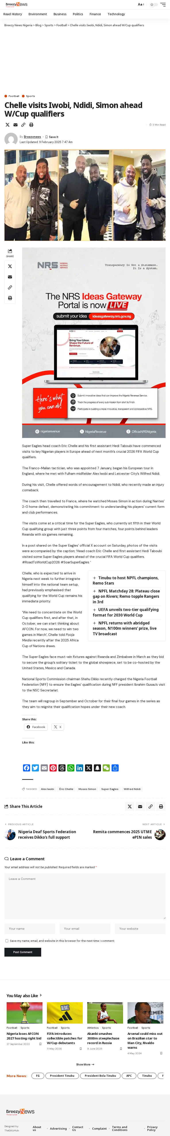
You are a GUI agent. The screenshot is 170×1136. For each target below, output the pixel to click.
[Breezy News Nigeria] (16, 4)
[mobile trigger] (162, 4)
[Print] (31, 124)
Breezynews (32, 137)
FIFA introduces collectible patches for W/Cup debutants (64, 1038)
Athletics (93, 1028)
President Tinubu (62, 1076)
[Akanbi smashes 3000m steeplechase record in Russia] (105, 1013)
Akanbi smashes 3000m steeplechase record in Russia (103, 1038)
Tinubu (147, 1076)
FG (38, 1076)
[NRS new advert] (94, 342)
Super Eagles (109, 789)
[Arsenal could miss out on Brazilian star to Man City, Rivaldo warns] (145, 1013)
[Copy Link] (23, 124)
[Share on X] (7, 124)
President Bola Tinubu (100, 1076)
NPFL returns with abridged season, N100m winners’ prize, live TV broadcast (124, 628)
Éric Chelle (66, 789)
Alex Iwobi (47, 789)
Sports (30, 96)
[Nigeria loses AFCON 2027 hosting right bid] (24, 1013)
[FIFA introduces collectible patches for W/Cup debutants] (65, 1013)
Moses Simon (87, 789)
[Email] (15, 124)
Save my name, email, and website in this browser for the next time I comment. (62, 941)
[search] (132, 4)
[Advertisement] (85, 60)
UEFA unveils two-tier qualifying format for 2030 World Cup (126, 612)
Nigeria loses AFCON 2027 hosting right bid (24, 1035)
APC (129, 1076)
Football (14, 96)
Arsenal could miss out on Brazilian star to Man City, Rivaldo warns (145, 1040)
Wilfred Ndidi (132, 789)
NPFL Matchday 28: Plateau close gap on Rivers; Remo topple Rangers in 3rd (126, 596)
